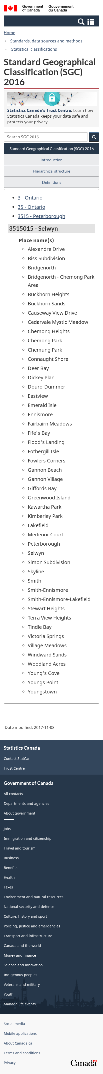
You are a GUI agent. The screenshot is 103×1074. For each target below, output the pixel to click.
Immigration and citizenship (28, 838)
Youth (9, 994)
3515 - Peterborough (41, 216)
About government (19, 813)
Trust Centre (14, 768)
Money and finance (20, 955)
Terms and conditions (22, 1053)
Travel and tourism (20, 848)
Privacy (10, 1062)
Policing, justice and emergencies (32, 926)
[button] (52, 21)
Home (9, 32)
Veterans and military (22, 984)
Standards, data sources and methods (46, 41)
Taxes (8, 887)
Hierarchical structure (51, 171)
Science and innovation (23, 965)
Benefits (11, 867)
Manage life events (20, 1004)
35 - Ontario (31, 207)
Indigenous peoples (20, 974)
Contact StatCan (17, 758)
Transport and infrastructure (28, 935)
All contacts (13, 793)
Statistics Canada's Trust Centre (39, 110)
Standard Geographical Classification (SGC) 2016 (52, 148)
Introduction (51, 159)
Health (9, 877)
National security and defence (29, 906)
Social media (14, 1023)
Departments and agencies (26, 803)
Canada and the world (22, 945)
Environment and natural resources (34, 896)
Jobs (7, 828)
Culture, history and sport (25, 916)
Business (11, 858)
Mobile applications (20, 1033)
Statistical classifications (33, 49)
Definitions (51, 182)
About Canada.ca (18, 1043)
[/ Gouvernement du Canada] (39, 9)
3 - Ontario (30, 197)
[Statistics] (52, 99)
